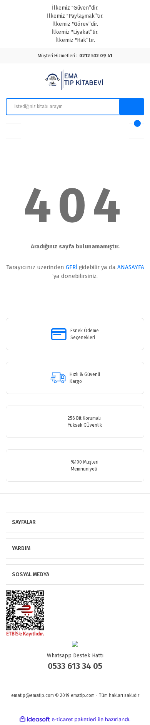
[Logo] (75, 80)
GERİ (71, 267)
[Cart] (136, 130)
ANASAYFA (130, 267)
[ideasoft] (34, 719)
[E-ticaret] (74, 719)
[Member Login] (13, 130)
